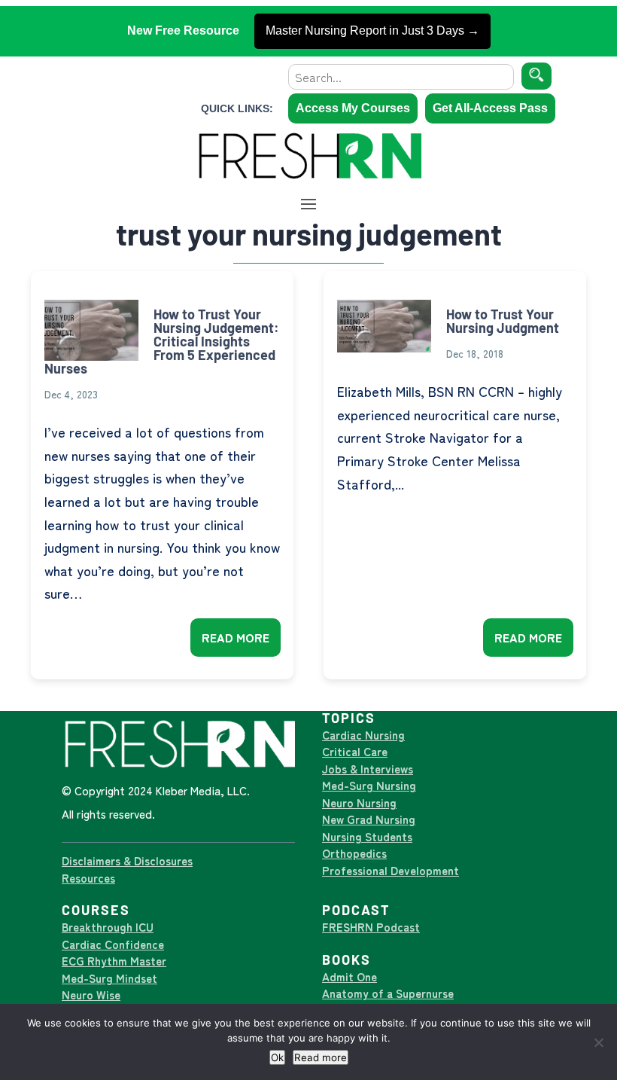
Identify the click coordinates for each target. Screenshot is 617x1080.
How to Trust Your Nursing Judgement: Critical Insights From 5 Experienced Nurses (161, 341)
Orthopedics (354, 853)
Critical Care (355, 751)
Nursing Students (367, 836)
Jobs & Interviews (367, 768)
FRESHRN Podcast (371, 927)
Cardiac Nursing (363, 735)
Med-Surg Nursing (369, 785)
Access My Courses (353, 108)
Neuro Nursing (359, 802)
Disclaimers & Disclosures (127, 860)
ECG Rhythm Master (114, 961)
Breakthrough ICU (107, 927)
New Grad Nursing (368, 819)
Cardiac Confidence (113, 944)
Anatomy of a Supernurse (388, 993)
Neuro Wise (91, 994)
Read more (320, 1057)
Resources (88, 878)
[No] (598, 1042)
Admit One (349, 976)
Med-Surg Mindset (109, 978)
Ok (277, 1057)
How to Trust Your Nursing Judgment (502, 321)
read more (235, 637)
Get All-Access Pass (490, 108)
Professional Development (390, 870)
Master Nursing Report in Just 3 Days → (372, 30)
